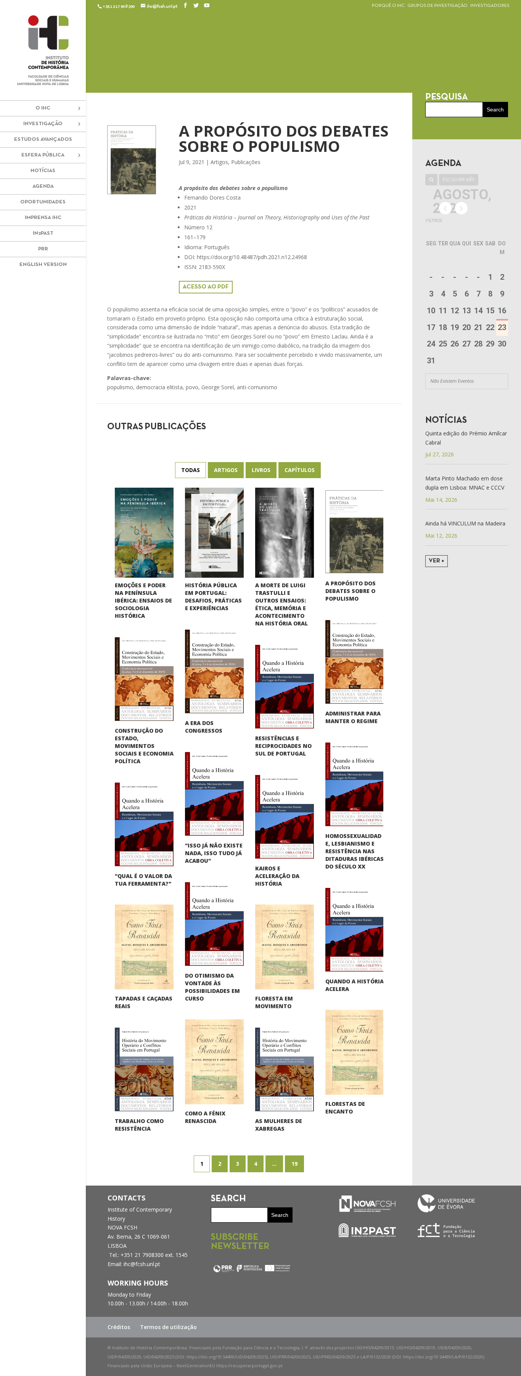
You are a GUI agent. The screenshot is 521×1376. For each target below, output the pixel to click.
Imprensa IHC (43, 217)
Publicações (245, 162)
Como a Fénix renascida (205, 1117)
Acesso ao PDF (206, 287)
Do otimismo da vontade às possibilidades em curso (212, 987)
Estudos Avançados (43, 139)
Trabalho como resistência (139, 1124)
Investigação (43, 123)
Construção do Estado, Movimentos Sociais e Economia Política (144, 746)
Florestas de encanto (345, 1107)
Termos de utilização (168, 1327)
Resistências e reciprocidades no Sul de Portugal (283, 746)
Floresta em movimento (274, 1002)
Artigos (219, 162)
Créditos (119, 1327)
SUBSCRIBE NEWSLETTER (240, 1242)
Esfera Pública (42, 155)
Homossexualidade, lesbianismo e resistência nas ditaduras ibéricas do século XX (354, 851)
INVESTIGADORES (490, 6)
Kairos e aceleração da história (277, 876)
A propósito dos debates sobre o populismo (350, 591)
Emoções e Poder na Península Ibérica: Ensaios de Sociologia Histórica (143, 600)
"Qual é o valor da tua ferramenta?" (143, 879)
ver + (436, 561)
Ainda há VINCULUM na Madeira (465, 523)
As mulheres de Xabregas (278, 1124)
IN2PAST (43, 233)
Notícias (43, 170)
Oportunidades (43, 202)
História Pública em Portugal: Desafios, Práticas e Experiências (213, 597)
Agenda (43, 186)
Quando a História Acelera (354, 985)
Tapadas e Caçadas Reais (143, 1002)
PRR (43, 249)
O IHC (42, 108)
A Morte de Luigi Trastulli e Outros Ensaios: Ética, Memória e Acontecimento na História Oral (281, 604)
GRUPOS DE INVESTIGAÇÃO (437, 6)
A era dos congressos (203, 726)
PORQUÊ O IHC (388, 6)
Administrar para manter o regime (353, 717)
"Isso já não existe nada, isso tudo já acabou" (214, 853)
